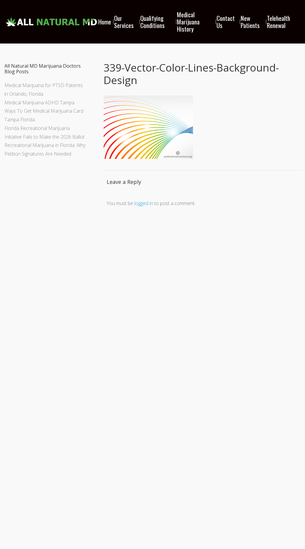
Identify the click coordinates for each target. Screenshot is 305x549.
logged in (143, 203)
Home (104, 21)
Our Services (124, 21)
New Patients (250, 21)
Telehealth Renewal (278, 21)
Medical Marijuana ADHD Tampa (39, 102)
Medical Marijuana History (188, 21)
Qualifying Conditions (152, 21)
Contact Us (226, 21)
